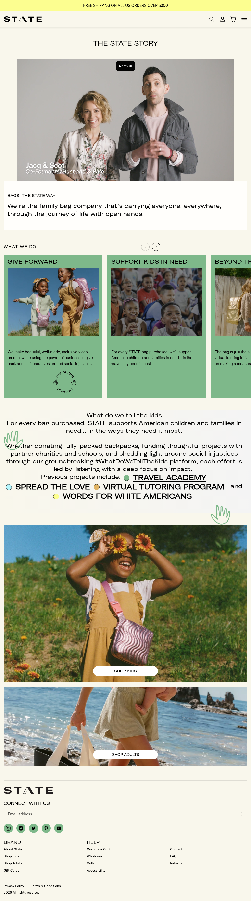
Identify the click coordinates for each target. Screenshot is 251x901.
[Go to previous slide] (145, 247)
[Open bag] (233, 19)
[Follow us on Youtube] (58, 828)
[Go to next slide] (156, 247)
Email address (20, 814)
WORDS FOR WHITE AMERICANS (128, 496)
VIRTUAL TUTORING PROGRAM (165, 486)
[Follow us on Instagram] (8, 828)
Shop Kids (130, 672)
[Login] (222, 19)
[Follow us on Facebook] (21, 828)
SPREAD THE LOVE (52, 486)
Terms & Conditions (46, 886)
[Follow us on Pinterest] (46, 828)
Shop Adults (133, 755)
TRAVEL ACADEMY (169, 477)
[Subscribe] (240, 814)
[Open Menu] (244, 19)
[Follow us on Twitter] (33, 828)
